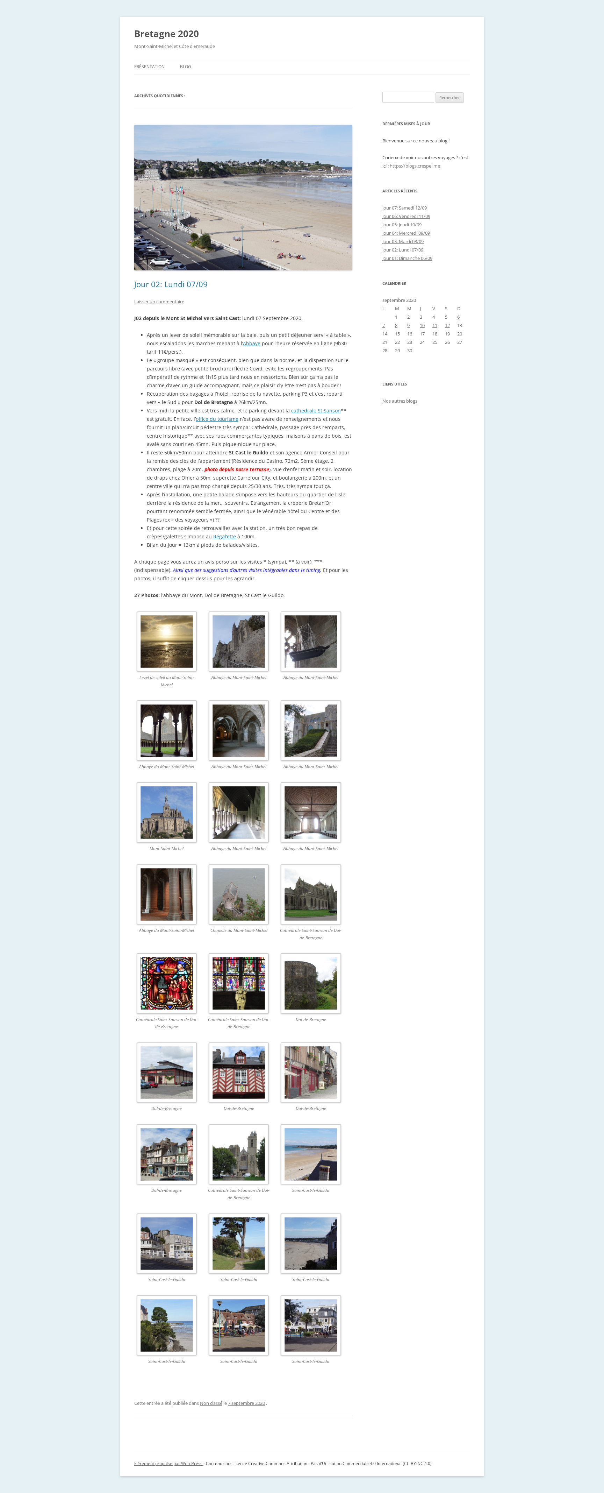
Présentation (149, 67)
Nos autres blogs (399, 401)
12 (447, 325)
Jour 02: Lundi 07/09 (171, 284)
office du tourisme (217, 419)
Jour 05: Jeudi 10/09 (402, 224)
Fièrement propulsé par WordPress (168, 1463)
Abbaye (251, 343)
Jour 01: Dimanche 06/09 (407, 258)
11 (434, 325)
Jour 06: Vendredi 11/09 (406, 216)
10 (422, 325)
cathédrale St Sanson (316, 410)
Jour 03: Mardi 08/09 (403, 241)
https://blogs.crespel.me (415, 166)
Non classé (211, 1403)
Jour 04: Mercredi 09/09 (406, 233)
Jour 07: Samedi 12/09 (404, 208)
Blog (185, 67)
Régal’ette (224, 536)
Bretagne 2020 (166, 33)
